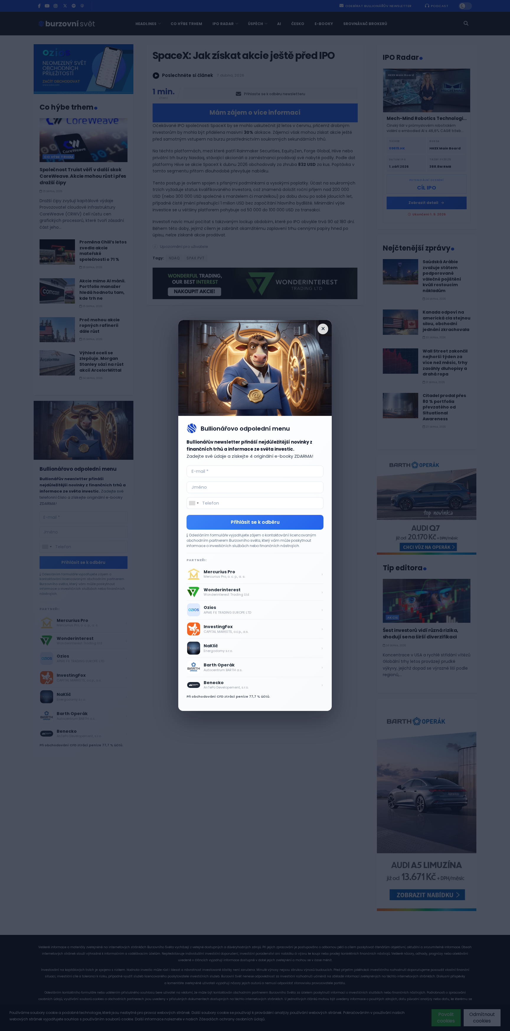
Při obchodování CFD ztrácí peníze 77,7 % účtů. (228, 696)
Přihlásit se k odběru (255, 522)
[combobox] (193, 503)
